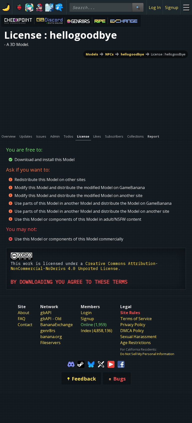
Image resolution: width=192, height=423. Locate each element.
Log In (155, 7)
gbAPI (46, 312)
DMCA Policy (132, 330)
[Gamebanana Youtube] (111, 364)
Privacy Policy (132, 324)
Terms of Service (136, 318)
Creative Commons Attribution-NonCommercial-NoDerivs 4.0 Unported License (84, 266)
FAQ (21, 318)
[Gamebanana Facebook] (121, 364)
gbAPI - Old (50, 318)
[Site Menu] (186, 7)
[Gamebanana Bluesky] (91, 364)
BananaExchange (56, 324)
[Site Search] (138, 7)
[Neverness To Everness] (29, 7)
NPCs (109, 54)
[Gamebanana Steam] (81, 364)
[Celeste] (19, 7)
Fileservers (50, 342)
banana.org (51, 336)
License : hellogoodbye (168, 54)
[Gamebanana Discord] (71, 364)
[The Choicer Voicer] (49, 7)
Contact (25, 324)
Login (86, 312)
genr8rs (47, 330)
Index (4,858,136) (96, 330)
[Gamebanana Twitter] (101, 364)
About (23, 312)
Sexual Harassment (138, 336)
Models (92, 54)
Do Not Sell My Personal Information (147, 354)
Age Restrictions (135, 342)
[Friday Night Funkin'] (39, 7)
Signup (171, 7)
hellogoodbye (132, 54)
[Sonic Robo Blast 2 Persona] (59, 7)
